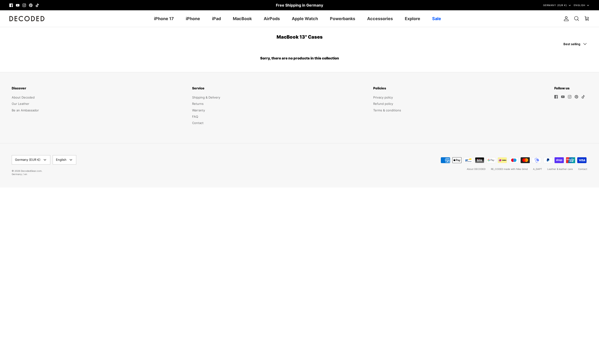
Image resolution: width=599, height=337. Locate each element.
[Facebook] (11, 5)
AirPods (272, 18)
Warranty (198, 110)
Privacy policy (383, 97)
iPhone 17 (164, 18)
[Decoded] (26, 18)
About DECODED (476, 169)
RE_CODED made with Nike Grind (509, 169)
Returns (198, 104)
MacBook (242, 18)
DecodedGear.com (31, 170)
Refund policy (383, 104)
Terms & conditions (387, 110)
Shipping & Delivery (206, 97)
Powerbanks (342, 18)
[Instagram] (24, 5)
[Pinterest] (31, 5)
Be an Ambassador (25, 110)
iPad (216, 18)
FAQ (195, 116)
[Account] (565, 19)
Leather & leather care (560, 169)
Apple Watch (305, 18)
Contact (198, 123)
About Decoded (23, 97)
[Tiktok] (37, 5)
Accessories (380, 18)
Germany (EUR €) (555, 5)
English (579, 5)
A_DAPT (537, 169)
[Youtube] (17, 5)
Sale (436, 18)
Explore (412, 18)
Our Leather (20, 104)
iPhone (193, 18)
